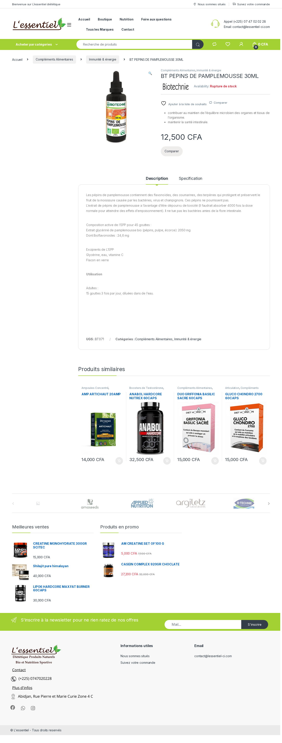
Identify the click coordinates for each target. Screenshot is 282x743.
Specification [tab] (190, 179)
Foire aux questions (156, 19)
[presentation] (269, 503)
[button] (150, 73)
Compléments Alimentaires (54, 59)
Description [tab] (157, 179)
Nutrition (127, 19)
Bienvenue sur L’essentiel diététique (36, 4)
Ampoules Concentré (95, 388)
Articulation (232, 388)
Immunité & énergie (102, 59)
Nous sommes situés (212, 4)
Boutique (105, 19)
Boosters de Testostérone (146, 388)
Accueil (84, 19)
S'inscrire (255, 624)
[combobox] (134, 44)
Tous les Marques (100, 29)
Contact (127, 29)
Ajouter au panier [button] (118, 461)
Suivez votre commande (253, 4)
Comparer (220, 102)
